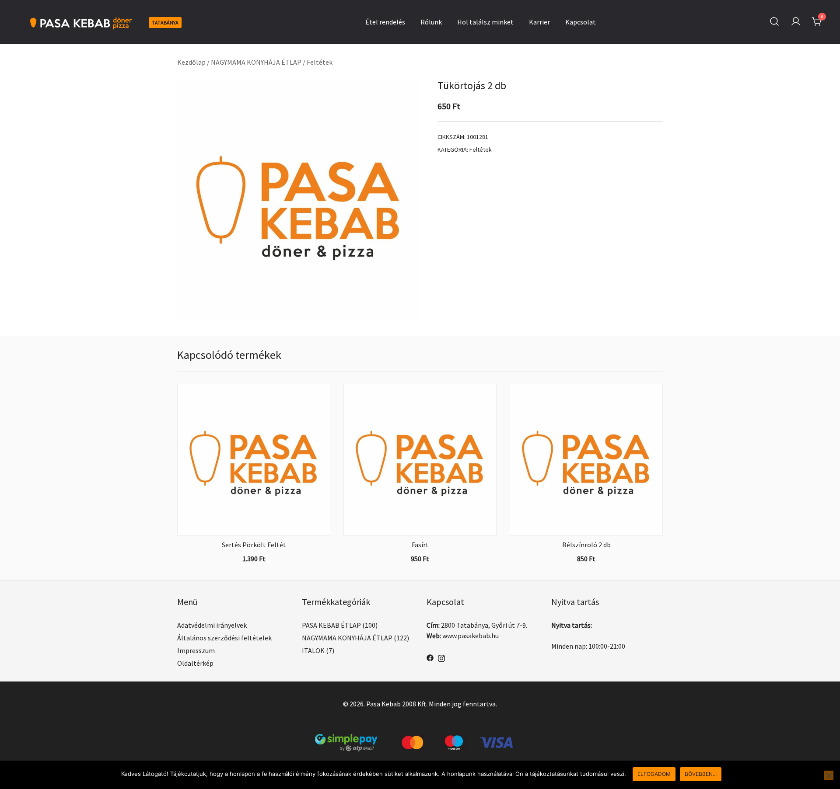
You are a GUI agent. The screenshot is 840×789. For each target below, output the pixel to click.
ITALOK (313, 650)
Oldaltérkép (195, 663)
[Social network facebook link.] (430, 657)
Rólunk (431, 21)
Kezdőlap (191, 62)
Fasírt (420, 544)
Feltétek (319, 62)
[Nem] (828, 775)
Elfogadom (654, 774)
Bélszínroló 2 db (586, 544)
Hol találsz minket (485, 21)
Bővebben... (701, 774)
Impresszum (196, 650)
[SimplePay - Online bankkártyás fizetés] (420, 739)
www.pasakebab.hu (470, 635)
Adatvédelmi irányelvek (212, 625)
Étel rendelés (385, 21)
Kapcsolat (580, 21)
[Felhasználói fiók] (796, 22)
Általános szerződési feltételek (224, 637)
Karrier (539, 21)
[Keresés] (774, 22)
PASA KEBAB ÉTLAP (331, 625)
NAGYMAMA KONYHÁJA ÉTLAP (256, 62)
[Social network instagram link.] (441, 657)
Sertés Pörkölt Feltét (254, 544)
